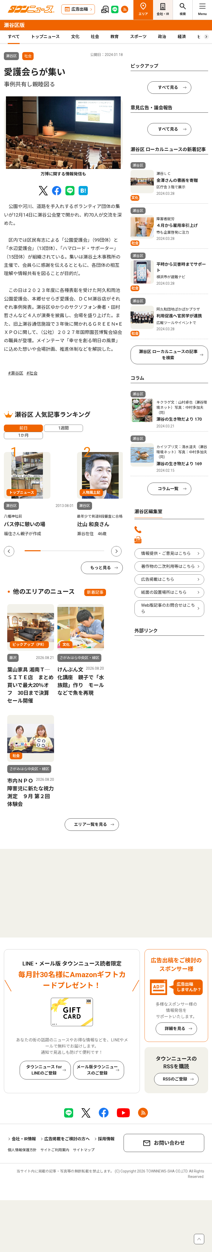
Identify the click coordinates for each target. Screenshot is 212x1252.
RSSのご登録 (175, 1079)
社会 (95, 36)
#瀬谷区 (15, 373)
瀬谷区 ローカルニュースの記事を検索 (168, 354)
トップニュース (45, 36)
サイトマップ (84, 1150)
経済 (182, 36)
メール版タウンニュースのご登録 (97, 1070)
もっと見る (100, 567)
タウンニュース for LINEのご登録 (44, 1070)
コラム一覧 (168, 488)
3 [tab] (64, 550)
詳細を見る (175, 1028)
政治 (162, 36)
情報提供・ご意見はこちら (166, 553)
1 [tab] (33, 550)
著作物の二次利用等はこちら (168, 566)
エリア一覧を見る (90, 824)
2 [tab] (49, 550)
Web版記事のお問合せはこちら (168, 608)
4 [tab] (80, 550)
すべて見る (168, 87)
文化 (75, 36)
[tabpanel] (63, 136)
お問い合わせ (169, 1143)
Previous (9, 551)
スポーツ (138, 36)
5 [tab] (96, 550)
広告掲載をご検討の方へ (67, 1138)
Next (116, 551)
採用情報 (106, 1138)
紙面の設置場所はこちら (164, 592)
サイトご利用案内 (54, 1150)
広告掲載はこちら (157, 579)
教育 (114, 36)
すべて (14, 36)
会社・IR (163, 14)
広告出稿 (79, 9)
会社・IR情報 (24, 1138)
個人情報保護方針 (22, 1150)
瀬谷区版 (14, 25)
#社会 (31, 373)
